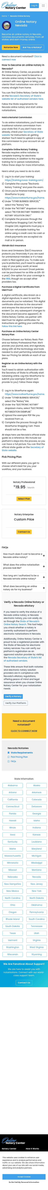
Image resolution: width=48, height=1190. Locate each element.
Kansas (36, 834)
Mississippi (36, 862)
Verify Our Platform (15, 703)
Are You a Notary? (32, 47)
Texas (13, 933)
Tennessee (36, 926)
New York (36, 891)
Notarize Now (11, 47)
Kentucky (12, 841)
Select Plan (24, 498)
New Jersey (37, 884)
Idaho (37, 820)
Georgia (36, 813)
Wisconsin (12, 954)
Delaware (37, 806)
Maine (12, 848)
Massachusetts (13, 855)
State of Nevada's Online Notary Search (21, 623)
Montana (36, 869)
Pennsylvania (37, 912)
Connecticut (12, 806)
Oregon (13, 912)
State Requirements (22, 752)
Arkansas (36, 792)
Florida (12, 813)
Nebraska (13, 876)
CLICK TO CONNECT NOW (24, 730)
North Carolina (12, 898)
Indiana (37, 827)
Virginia (37, 940)
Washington (12, 947)
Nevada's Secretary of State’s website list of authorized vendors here (22, 97)
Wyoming (37, 954)
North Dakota (37, 898)
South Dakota (12, 926)
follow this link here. (12, 326)
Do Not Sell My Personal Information (24, 1182)
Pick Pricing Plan (19, 756)
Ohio (12, 905)
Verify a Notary (13, 696)
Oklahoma (36, 905)
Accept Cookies (24, 1177)
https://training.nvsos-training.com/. (24, 180)
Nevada (36, 876)
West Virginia (37, 947)
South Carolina (37, 919)
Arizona (12, 792)
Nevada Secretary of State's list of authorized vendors (23, 659)
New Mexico (12, 891)
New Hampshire (12, 884)
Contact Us (24, 531)
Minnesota (12, 862)
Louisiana (37, 841)
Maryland (37, 848)
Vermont (12, 940)
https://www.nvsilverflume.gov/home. (25, 197)
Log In (34, 5)
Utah (36, 933)
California (13, 799)
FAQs (13, 761)
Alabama (13, 785)
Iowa (12, 834)
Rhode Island (13, 919)
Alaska (36, 785)
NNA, (8, 278)
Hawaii (12, 820)
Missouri (12, 869)
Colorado (37, 799)
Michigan (36, 855)
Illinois (12, 827)
